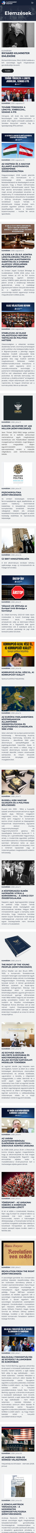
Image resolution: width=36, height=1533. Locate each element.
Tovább (7, 71)
